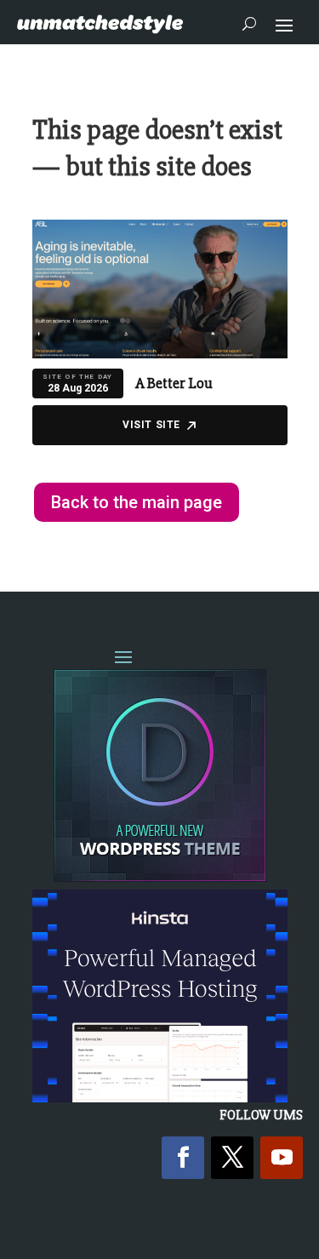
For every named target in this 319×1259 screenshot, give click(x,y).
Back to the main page (136, 502)
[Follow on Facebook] (183, 1157)
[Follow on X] (232, 1157)
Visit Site (151, 425)
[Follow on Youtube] (281, 1157)
